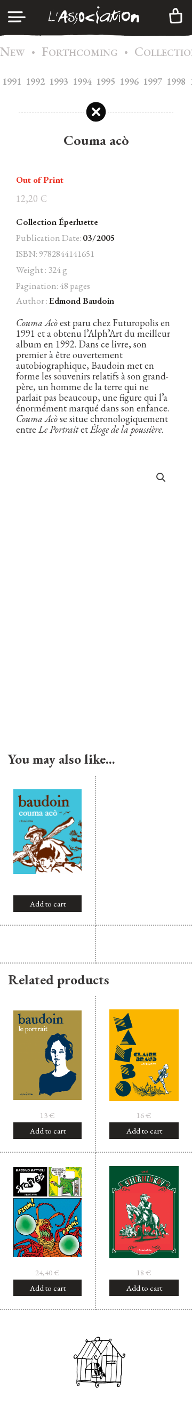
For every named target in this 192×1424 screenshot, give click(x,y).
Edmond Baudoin (81, 300)
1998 (176, 81)
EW (12, 52)
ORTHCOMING (80, 52)
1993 (58, 81)
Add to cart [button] (48, 904)
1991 (11, 81)
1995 (105, 81)
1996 (129, 81)
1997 (152, 81)
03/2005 (99, 238)
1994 (82, 81)
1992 (35, 81)
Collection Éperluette (57, 222)
